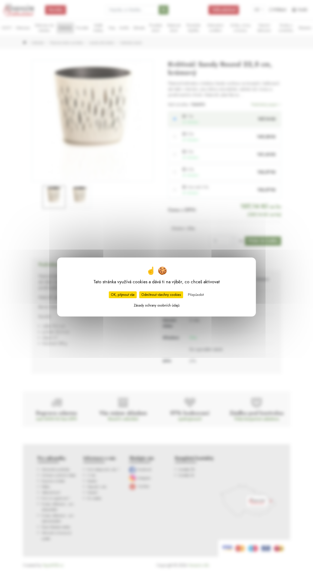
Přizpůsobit (196, 294)
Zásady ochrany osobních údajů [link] (156, 305)
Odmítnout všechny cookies (161, 294)
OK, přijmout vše (123, 294)
